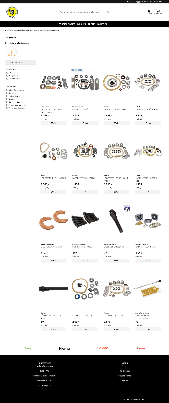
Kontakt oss (147, 1)
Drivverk (30, 30)
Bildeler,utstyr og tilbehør (18, 30)
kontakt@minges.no (44, 366)
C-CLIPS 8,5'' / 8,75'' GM (51, 247)
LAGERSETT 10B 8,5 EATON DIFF (147, 110)
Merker (81, 24)
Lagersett (56, 30)
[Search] (107, 12)
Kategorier (68, 24)
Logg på (138, 1)
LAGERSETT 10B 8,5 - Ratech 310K (116, 179)
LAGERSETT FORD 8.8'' (114, 315)
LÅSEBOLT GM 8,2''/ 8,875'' (116, 247)
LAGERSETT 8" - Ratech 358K (53, 178)
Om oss (130, 1)
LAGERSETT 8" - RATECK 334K (146, 179)
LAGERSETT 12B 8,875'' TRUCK (82, 317)
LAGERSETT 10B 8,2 (81, 109)
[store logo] (12, 12)
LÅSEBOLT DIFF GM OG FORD (51, 317)
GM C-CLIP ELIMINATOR (146, 247)
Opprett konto (124, 375)
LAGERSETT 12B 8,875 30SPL (85, 178)
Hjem (156, 1)
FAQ (161, 1)
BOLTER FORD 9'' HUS (82, 247)
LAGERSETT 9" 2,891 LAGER (116, 109)
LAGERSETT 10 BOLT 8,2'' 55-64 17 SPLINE (53, 110)
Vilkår (124, 366)
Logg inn (124, 380)
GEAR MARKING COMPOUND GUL (143, 317)
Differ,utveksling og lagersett (43, 30)
